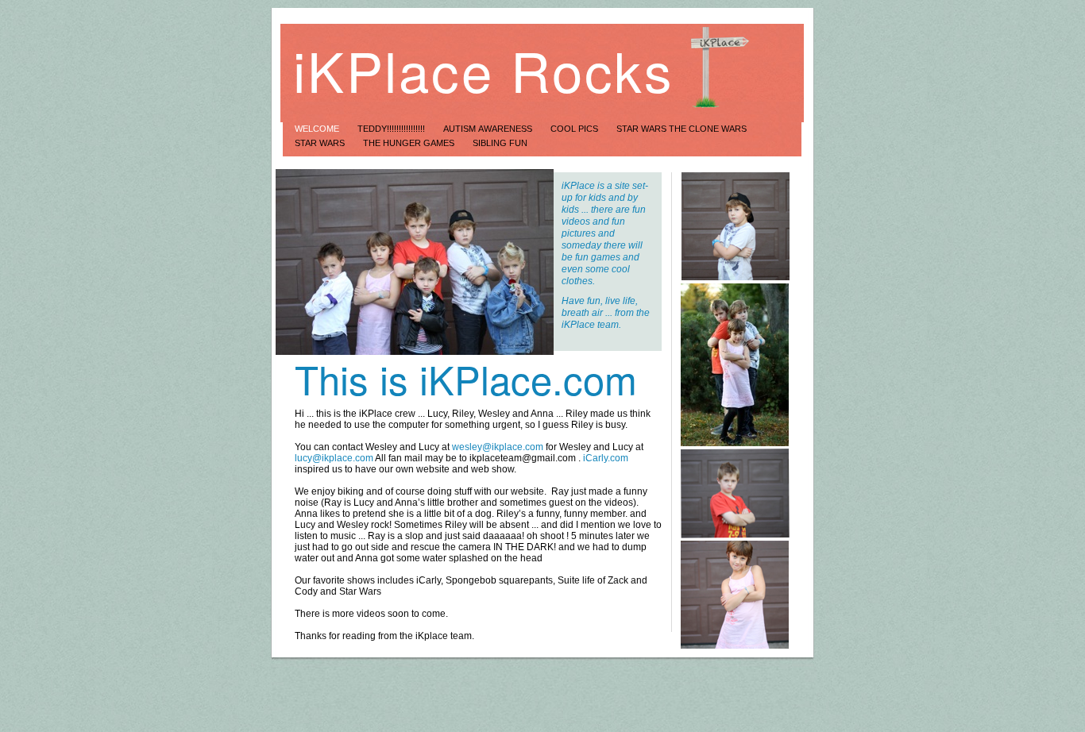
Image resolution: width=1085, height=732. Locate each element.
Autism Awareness (489, 128)
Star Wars (321, 143)
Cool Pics (575, 128)
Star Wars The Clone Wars (681, 128)
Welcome (318, 128)
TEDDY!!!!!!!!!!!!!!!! (392, 128)
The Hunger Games (410, 143)
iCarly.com (605, 458)
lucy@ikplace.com (334, 458)
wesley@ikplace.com (497, 447)
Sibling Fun (500, 143)
